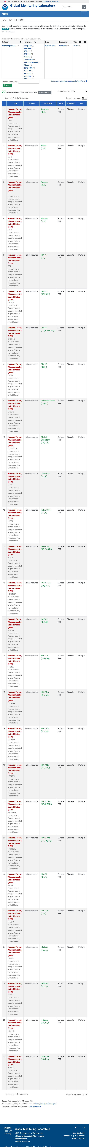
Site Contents (78, 1133)
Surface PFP (50, 46)
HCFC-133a (28, 68)
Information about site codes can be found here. (68, 81)
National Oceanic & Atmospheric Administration (29, 1137)
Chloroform (28, 60)
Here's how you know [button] (50, 1)
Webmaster (79, 1136)
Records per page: (73, 98)
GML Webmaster (35, 1107)
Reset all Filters (44, 92)
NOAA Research (23, 1141)
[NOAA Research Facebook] (72, 1127)
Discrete (62, 46)
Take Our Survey (77, 1138)
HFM (75, 46)
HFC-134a (27, 76)
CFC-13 (26, 57)
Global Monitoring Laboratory (32, 6)
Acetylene (28, 46)
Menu (5, 13)
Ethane (26, 65)
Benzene (27, 48)
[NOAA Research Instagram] (80, 1127)
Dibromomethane (31, 62)
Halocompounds (8, 46)
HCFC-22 (27, 71)
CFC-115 (27, 54)
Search (8, 85)
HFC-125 (27, 74)
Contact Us (67, 1136)
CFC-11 (26, 51)
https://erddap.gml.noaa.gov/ (45, 1104)
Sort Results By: (63, 91)
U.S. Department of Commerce (29, 1133)
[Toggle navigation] (84, 14)
